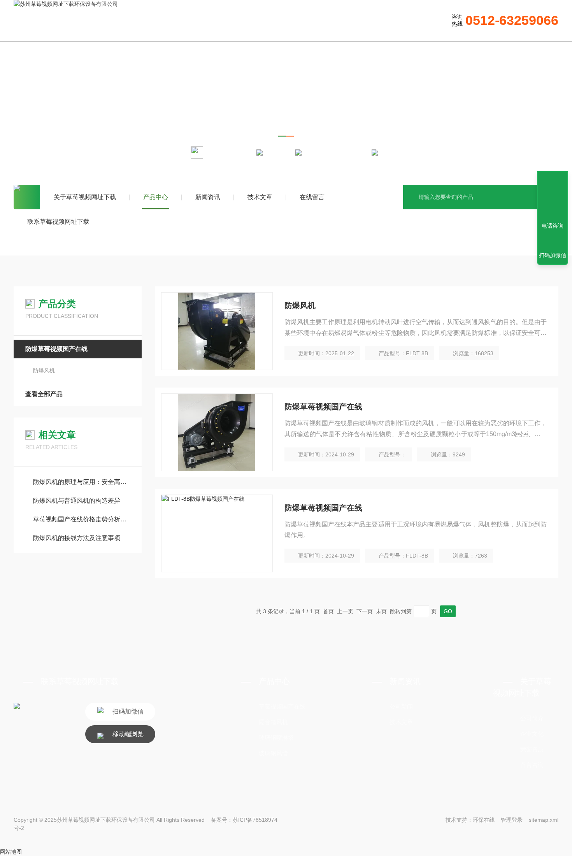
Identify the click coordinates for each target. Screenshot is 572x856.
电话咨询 (552, 226)
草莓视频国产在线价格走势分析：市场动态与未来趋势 (81, 519)
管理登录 (512, 820)
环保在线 (484, 820)
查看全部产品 (44, 394)
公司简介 (532, 718)
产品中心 (155, 197)
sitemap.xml (543, 820)
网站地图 (11, 852)
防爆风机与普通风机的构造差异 (76, 500)
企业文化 (532, 733)
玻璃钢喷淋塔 (276, 737)
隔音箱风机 (273, 722)
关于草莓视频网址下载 (85, 197)
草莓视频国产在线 (282, 706)
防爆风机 (44, 370)
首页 (27, 197)
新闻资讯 (207, 197)
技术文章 (259, 197)
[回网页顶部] (552, 197)
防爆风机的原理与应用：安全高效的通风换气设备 (81, 482)
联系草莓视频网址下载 (58, 221)
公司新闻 (401, 706)
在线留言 (312, 197)
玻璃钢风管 (273, 753)
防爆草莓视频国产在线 (336, 152)
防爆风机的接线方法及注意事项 (76, 538)
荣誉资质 (532, 749)
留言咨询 (532, 764)
